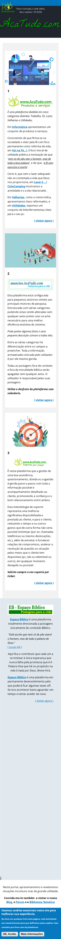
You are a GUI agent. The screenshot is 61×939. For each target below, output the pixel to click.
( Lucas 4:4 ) (15, 647)
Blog (9, 902)
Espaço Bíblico (17, 677)
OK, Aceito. (10, 934)
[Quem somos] (30, 26)
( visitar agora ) (44, 701)
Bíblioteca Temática (42, 902)
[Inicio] (30, 3)
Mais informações (32, 934)
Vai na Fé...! (19, 150)
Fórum (20, 902)
